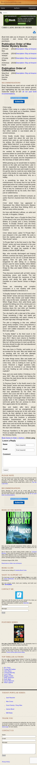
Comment (6, 454)
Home (3, 8)
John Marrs (8, 671)
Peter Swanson (9, 677)
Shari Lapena (8, 682)
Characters (32, 8)
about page (5, 727)
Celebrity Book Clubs (21, 570)
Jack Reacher (10, 697)
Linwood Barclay (9, 672)
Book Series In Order (9, 438)
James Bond (10, 709)
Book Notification (9, 579)
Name (5, 444)
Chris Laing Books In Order (17, 27)
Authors (17, 8)
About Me (26, 603)
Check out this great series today (15, 652)
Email (5, 449)
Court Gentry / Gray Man (14, 705)
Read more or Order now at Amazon (12, 563)
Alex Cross (9, 701)
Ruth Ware (7, 679)
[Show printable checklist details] (34, 32)
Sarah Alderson (9, 681)
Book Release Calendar (9, 12)
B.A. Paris (7, 667)
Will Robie (9, 713)
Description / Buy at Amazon (26, 49)
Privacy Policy (6, 762)
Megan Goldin (8, 676)
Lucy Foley (7, 674)
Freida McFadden (10, 669)
